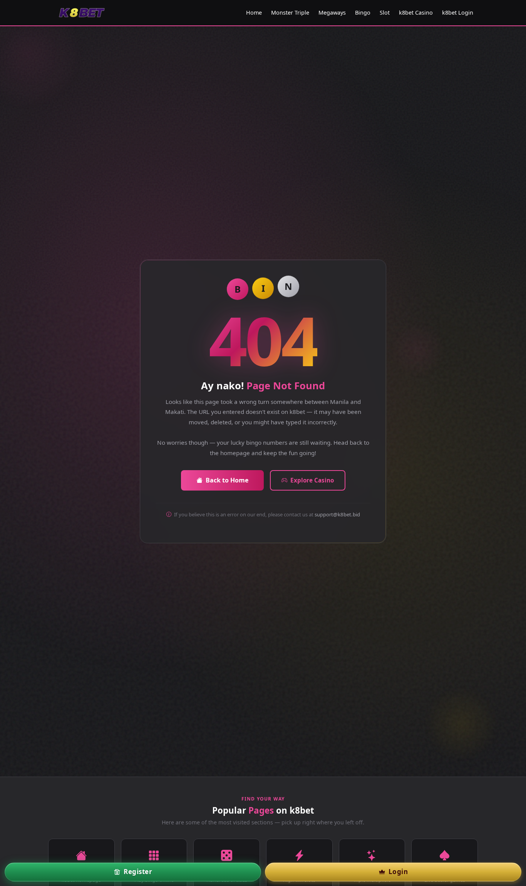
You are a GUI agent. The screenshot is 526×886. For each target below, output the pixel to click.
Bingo (362, 12)
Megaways (332, 12)
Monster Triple (290, 12)
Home (254, 12)
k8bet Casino (416, 12)
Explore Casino (312, 480)
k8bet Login (457, 12)
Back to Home (227, 480)
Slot (385, 12)
